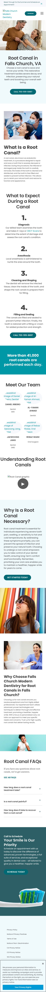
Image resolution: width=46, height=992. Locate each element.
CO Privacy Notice (13, 952)
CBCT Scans (33, 230)
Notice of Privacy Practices (17, 934)
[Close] (43, 963)
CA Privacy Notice (13, 948)
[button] (42, 13)
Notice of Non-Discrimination (18, 943)
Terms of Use (11, 939)
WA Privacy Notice (13, 957)
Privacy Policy (12, 930)
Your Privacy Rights (23, 987)
